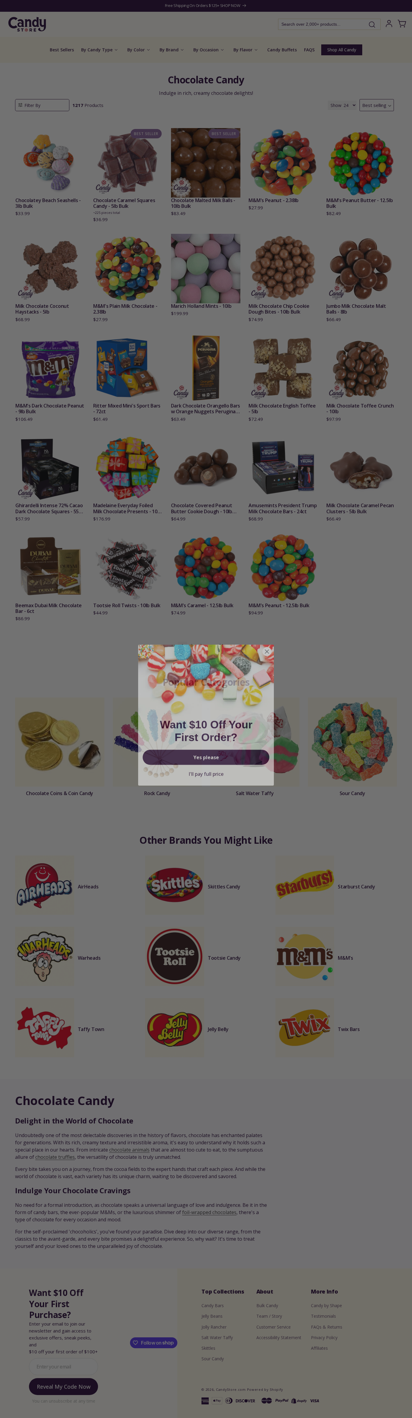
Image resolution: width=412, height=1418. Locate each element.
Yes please (206, 751)
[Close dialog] (266, 645)
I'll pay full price (206, 768)
